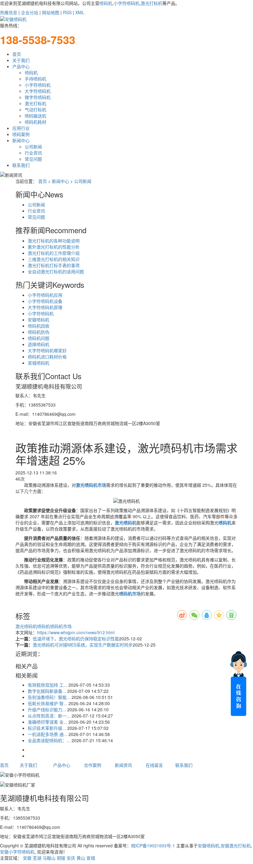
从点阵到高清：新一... (49, 716)
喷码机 (105, 3)
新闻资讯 (123, 765)
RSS (67, 12)
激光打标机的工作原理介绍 (54, 253)
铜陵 (61, 858)
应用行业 (21, 128)
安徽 (27, 858)
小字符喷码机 (126, 3)
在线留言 (154, 765)
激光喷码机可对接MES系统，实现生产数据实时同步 (83, 645)
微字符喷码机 (38, 97)
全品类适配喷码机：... (49, 740)
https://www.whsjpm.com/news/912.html (75, 632)
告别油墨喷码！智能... (49, 697)
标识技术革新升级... (47, 728)
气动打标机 (35, 109)
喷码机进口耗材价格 (47, 356)
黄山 (81, 858)
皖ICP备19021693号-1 (153, 845)
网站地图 (50, 12)
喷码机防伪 (38, 332)
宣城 (90, 858)
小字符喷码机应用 (45, 295)
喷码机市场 (61, 626)
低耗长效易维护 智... (47, 703)
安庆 (71, 858)
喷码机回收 (38, 326)
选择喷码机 (38, 344)
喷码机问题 (38, 338)
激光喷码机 (26, 626)
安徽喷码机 (38, 319)
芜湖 (37, 858)
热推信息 (8, 12)
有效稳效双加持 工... (47, 685)
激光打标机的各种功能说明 (54, 241)
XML (79, 12)
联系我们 (21, 165)
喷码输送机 (35, 116)
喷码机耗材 (35, 122)
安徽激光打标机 (236, 845)
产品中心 (21, 66)
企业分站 (29, 12)
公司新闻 (33, 146)
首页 (16, 54)
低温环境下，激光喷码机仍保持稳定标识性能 (76, 638)
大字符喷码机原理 (45, 307)
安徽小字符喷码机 (17, 852)
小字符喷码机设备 (45, 301)
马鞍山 (49, 858)
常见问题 (33, 159)
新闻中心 (21, 140)
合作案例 (92, 765)
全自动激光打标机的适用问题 (56, 271)
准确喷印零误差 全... (47, 722)
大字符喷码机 (38, 91)
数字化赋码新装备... (47, 691)
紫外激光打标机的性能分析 (54, 247)
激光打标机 (151, 3)
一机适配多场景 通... (47, 734)
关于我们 (21, 60)
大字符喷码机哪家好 (47, 350)
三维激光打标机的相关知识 (54, 259)
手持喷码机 (35, 79)
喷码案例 (21, 134)
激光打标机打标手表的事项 (54, 265)
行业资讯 (33, 153)
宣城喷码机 (38, 363)
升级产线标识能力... (47, 709)
